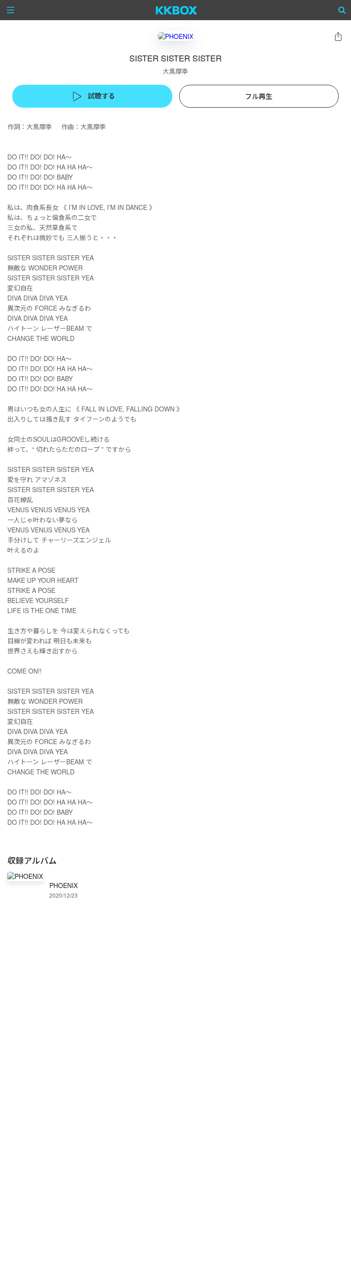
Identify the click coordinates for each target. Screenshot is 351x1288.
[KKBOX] (176, 10)
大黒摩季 (175, 71)
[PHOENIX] (175, 36)
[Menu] (10, 10)
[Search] (342, 10)
